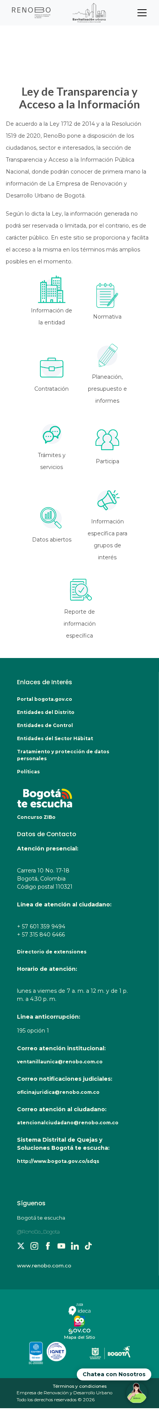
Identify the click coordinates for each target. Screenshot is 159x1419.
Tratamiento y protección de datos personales (63, 755)
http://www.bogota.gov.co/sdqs (58, 1161)
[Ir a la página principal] (60, 12)
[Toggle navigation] (142, 12)
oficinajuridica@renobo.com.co (58, 1092)
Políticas (28, 771)
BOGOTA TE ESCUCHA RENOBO (72, 794)
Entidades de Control (45, 725)
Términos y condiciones (80, 1386)
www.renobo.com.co (44, 1265)
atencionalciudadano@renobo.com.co (67, 1122)
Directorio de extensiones (51, 952)
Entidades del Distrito (45, 712)
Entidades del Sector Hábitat (55, 738)
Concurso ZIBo (36, 817)
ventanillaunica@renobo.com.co (60, 1062)
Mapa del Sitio (79, 1337)
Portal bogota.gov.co (44, 699)
